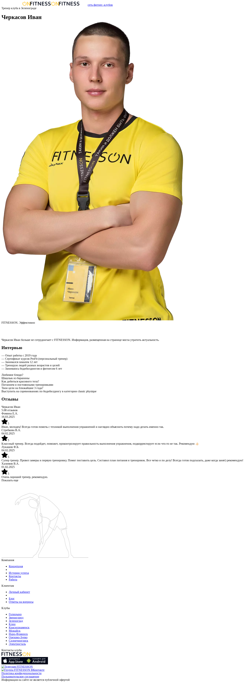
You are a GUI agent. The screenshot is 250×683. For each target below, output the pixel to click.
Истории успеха (19, 572)
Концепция (16, 566)
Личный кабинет (19, 591)
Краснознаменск (19, 627)
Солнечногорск (18, 640)
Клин (12, 624)
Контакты (15, 576)
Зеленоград (16, 620)
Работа (13, 579)
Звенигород (16, 617)
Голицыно (15, 614)
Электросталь (17, 643)
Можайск (14, 630)
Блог (12, 598)
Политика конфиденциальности (21, 673)
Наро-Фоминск (18, 634)
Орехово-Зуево (18, 637)
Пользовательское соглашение (20, 676)
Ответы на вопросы (21, 601)
